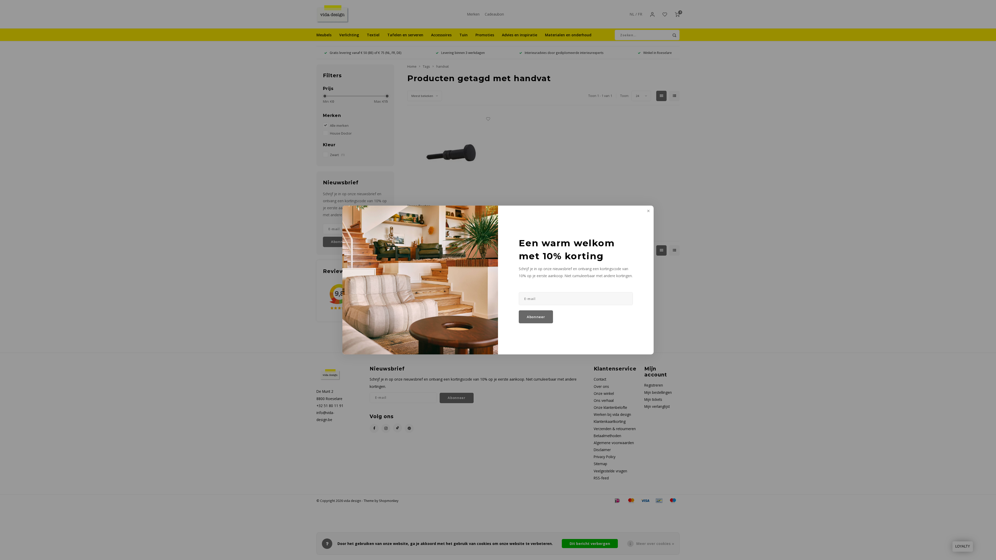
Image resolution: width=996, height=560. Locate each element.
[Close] (648, 211)
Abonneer (536, 316)
